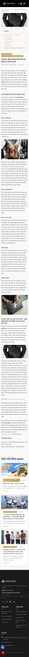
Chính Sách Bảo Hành (21, 611)
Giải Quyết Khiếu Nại (7, 619)
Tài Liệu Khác (5, 622)
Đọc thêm (5, 491)
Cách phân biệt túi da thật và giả (12, 35)
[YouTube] (10, 601)
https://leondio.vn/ (6, 434)
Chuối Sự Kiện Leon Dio (10, 511)
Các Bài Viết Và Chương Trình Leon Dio (12, 56)
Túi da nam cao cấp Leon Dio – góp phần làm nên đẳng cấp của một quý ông (14, 48)
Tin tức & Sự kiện (10, 9)
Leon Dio (21, 64)
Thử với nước (8, 45)
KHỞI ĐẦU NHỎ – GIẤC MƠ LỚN (13, 483)
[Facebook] (3, 601)
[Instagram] (6, 601)
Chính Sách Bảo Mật (21, 614)
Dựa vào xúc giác (8, 41)
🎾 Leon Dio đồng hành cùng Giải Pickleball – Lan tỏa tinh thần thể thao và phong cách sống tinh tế (14, 517)
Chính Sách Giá (19, 617)
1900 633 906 (9, 590)
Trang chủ (3, 9)
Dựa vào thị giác (8, 37)
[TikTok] (14, 601)
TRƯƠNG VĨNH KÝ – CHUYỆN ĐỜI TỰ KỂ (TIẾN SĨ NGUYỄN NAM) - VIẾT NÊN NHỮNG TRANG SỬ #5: (14, 551)
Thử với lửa (7, 43)
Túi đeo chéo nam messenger (16, 399)
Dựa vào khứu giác (9, 39)
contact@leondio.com (9, 645)
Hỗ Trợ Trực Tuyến (6, 616)
